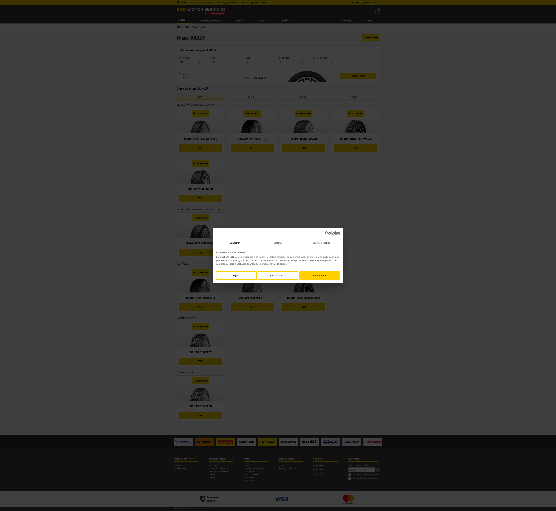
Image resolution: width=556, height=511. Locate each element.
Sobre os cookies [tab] (321, 243)
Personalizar (276, 275)
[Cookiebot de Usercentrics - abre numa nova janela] (327, 233)
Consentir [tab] (234, 243)
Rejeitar (236, 275)
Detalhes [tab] (278, 243)
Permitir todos (319, 275)
